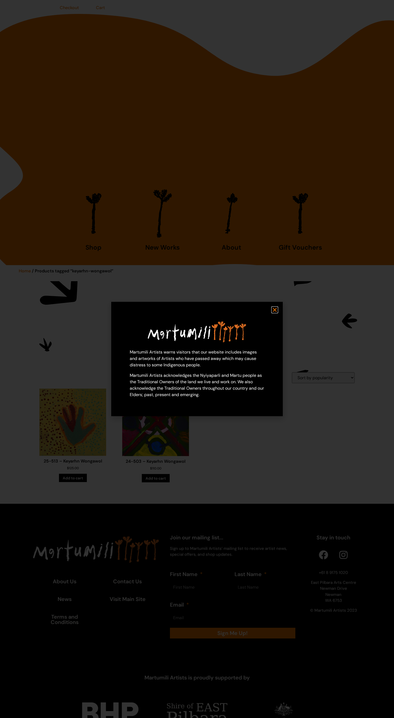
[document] (197, 359)
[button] (274, 310)
